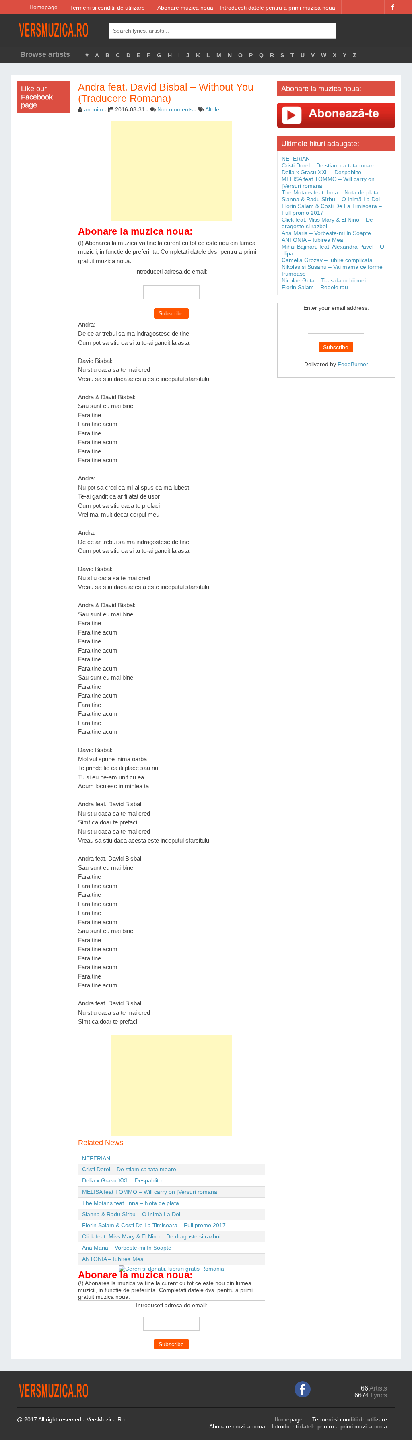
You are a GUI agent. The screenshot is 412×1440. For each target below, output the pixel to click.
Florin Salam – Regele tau (315, 287)
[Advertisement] (171, 171)
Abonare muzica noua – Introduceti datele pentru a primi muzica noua (246, 7)
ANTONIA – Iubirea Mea (113, 1259)
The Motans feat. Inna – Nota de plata (130, 1203)
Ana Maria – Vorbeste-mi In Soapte (126, 1247)
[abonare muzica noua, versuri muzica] (336, 114)
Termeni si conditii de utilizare (107, 7)
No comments (175, 109)
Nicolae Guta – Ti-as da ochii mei (324, 280)
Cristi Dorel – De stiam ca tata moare (129, 1169)
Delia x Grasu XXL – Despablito (122, 1180)
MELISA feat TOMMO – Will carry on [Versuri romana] (150, 1192)
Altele (212, 109)
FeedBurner (353, 364)
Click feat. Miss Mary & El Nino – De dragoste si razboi (151, 1236)
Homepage (43, 7)
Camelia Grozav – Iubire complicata (327, 260)
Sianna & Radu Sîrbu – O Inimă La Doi (131, 1214)
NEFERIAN (96, 1158)
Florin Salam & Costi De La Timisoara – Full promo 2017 (154, 1225)
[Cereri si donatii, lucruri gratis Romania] (171, 1268)
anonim (93, 109)
